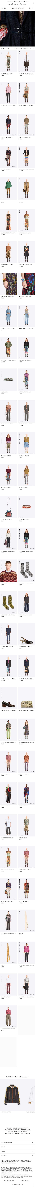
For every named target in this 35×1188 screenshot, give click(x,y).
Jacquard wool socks (26, 583)
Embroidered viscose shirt (8, 933)
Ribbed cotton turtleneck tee (8, 1028)
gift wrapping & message (17, 1130)
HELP (3, 1146)
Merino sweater (6, 455)
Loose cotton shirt (7, 837)
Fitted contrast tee (25, 392)
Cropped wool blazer (26, 423)
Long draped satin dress (8, 232)
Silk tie (21, 933)
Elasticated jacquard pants (8, 742)
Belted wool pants (7, 423)
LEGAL (3, 1151)
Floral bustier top (6, 73)
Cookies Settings (9, 1180)
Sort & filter (5, 48)
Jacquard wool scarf (26, 105)
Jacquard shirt (5, 774)
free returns (15, 1131)
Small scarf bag (6, 519)
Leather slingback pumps (26, 646)
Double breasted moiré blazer (8, 678)
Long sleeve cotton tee (26, 965)
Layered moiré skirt (25, 360)
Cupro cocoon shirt (25, 614)
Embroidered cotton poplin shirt (26, 73)
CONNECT (4, 1155)
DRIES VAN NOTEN (7, 1142)
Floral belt (4, 392)
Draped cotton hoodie (8, 201)
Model (21, 48)
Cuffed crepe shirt (7, 646)
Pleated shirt (23, 837)
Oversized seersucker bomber (8, 360)
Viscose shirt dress (25, 264)
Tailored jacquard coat (26, 201)
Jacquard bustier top (7, 869)
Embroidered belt (24, 519)
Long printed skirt (25, 232)
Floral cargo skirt (7, 264)
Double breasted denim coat (8, 328)
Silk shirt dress (24, 901)
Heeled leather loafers (8, 710)
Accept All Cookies (17, 1184)
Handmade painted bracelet (8, 296)
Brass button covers (7, 583)
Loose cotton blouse (8, 551)
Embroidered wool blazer (26, 169)
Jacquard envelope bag (26, 710)
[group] (12, 1096)
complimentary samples (17, 1133)
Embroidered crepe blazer (26, 678)
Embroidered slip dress (26, 742)
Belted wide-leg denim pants (26, 328)
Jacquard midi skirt (25, 869)
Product (26, 48)
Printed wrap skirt (6, 137)
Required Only (25, 1180)
